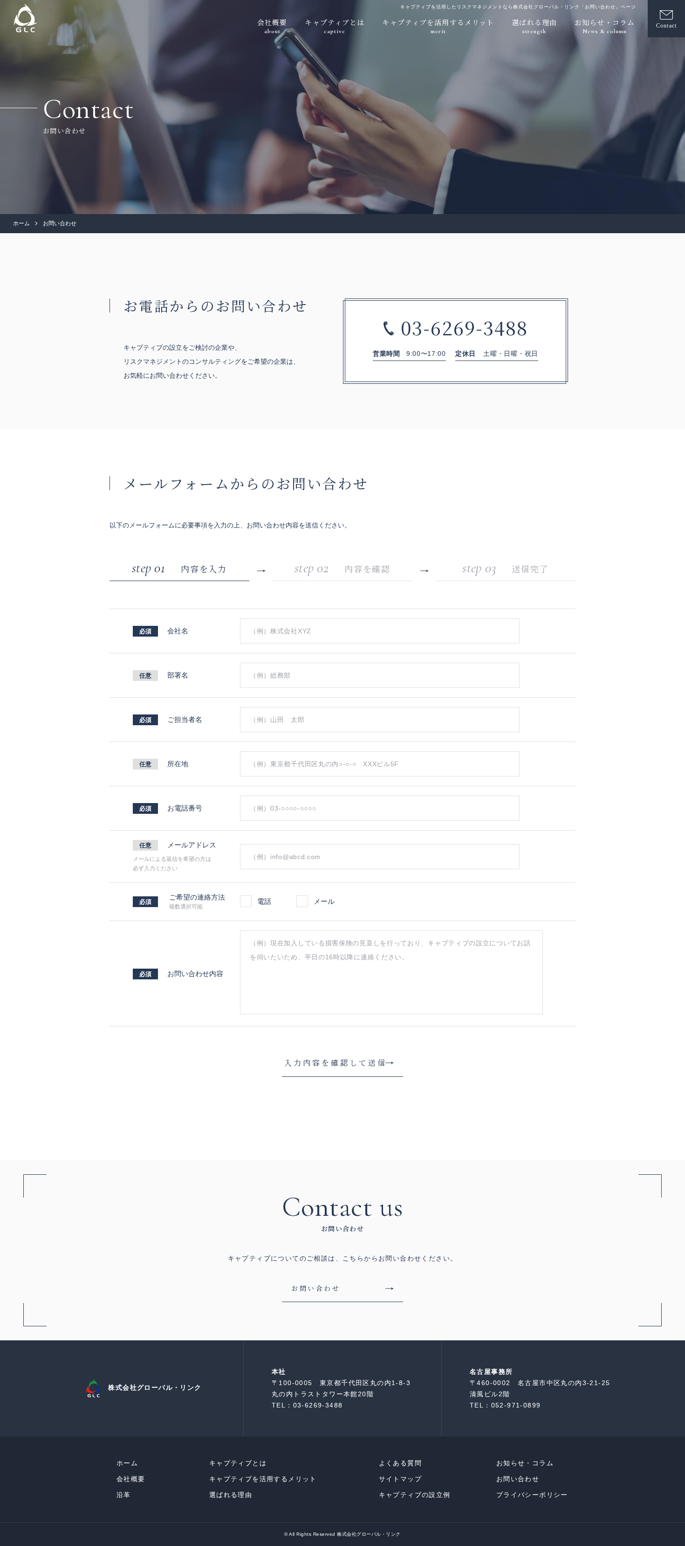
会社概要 (130, 1479)
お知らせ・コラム (525, 1463)
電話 (264, 901)
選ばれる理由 (230, 1494)
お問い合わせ (517, 1479)
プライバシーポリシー (532, 1494)
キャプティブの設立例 (415, 1494)
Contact (666, 25)
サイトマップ (400, 1479)
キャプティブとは (238, 1463)
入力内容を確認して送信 (335, 1062)
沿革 (123, 1494)
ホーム (21, 223)
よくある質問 (400, 1463)
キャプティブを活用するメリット (263, 1479)
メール (323, 901)
